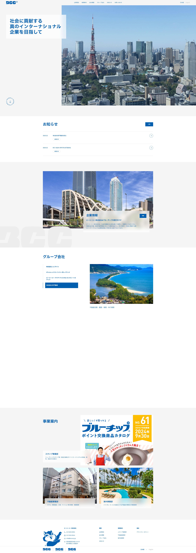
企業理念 (76, 3)
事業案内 (84, 3)
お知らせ (109, 3)
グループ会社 (100, 3)
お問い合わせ (118, 3)
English (188, 3)
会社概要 (91, 3)
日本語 (182, 3)
